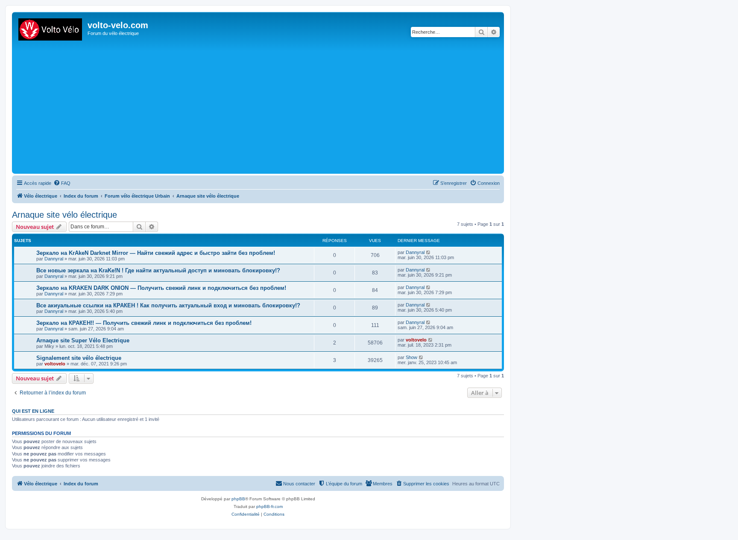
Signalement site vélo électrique (78, 358)
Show (411, 357)
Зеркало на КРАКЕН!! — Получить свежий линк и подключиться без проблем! (144, 323)
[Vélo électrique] (51, 27)
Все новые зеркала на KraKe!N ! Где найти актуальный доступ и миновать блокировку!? (158, 270)
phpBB (238, 498)
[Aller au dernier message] (428, 252)
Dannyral (53, 258)
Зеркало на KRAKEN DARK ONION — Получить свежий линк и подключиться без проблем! (161, 288)
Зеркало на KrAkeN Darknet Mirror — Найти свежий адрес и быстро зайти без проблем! (155, 253)
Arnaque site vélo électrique (64, 214)
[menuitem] (61, 183)
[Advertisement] (270, 107)
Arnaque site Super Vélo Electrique (82, 340)
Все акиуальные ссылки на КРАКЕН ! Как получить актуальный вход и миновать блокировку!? (168, 305)
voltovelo (416, 339)
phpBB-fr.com (269, 506)
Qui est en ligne (33, 411)
